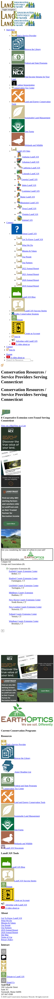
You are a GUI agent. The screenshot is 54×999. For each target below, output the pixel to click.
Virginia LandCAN (30, 214)
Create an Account (32, 333)
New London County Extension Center (25, 607)
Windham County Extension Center (23, 621)
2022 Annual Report (30, 268)
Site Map (5, 935)
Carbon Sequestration (26, 85)
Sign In (17, 337)
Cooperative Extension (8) (19, 569)
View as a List (20, 426)
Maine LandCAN (27, 197)
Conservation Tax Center (24, 88)
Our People (26, 257)
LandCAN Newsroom (14, 848)
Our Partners (27, 263)
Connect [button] (9, 222)
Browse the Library (33, 49)
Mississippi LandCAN (29, 203)
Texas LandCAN (29, 208)
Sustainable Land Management (37, 118)
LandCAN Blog (29, 297)
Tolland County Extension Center (23, 614)
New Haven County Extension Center (24, 600)
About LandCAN (29, 234)
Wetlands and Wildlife (34, 145)
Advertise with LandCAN (26, 341)
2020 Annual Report (30, 280)
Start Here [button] (10, 30)
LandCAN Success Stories (36, 311)
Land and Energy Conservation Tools (29, 802)
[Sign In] (2, 365)
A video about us (22, 344)
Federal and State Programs (36, 63)
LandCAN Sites (23, 151)
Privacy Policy (7, 939)
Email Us (10, 982)
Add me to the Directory (16, 965)
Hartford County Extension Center (23, 578)
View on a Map (7, 426)
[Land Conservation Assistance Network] (21, 18)
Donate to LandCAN (15, 976)
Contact (9, 347)
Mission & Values (29, 251)
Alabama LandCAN (30, 157)
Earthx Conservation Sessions (26, 314)
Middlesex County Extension (21, 593)
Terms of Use (6, 937)
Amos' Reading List (22, 772)
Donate (20, 320)
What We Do (27, 245)
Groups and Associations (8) (13, 564)
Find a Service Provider (26, 35)
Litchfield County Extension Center (23, 585)
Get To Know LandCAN (32, 239)
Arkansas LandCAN (30, 162)
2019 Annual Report (30, 286)
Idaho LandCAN (29, 185)
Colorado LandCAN (30, 174)
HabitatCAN (27, 220)
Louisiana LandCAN (31, 191)
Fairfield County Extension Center (23, 571)
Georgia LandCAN (29, 179)
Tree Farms (29, 131)
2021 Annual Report (30, 274)
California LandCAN (31, 168)
